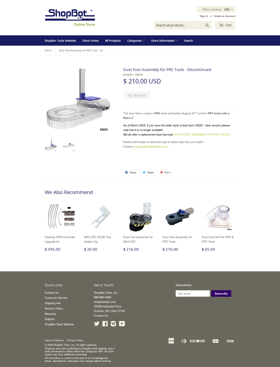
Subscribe (221, 293)
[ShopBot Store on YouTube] (122, 325)
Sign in (204, 16)
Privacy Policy (75, 340)
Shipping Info (53, 303)
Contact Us (52, 292)
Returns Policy (54, 308)
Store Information (163, 40)
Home (48, 50)
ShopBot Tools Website (60, 40)
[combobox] (182, 25)
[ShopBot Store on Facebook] (105, 325)
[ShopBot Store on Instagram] (113, 325)
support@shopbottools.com (151, 146)
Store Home (90, 40)
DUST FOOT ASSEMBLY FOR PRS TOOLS (202, 134)
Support (49, 319)
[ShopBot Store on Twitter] (97, 325)
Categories (134, 40)
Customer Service (56, 298)
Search (188, 40)
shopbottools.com (105, 302)
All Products (113, 40)
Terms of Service (54, 340)
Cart (228, 25)
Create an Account (224, 16)
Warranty (50, 314)
